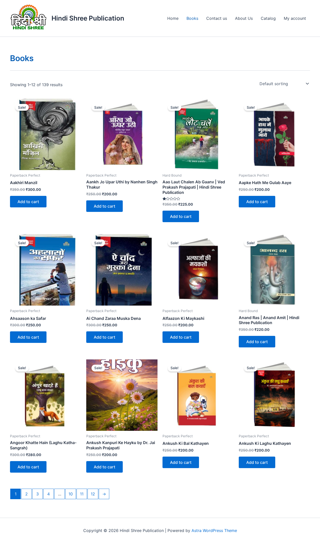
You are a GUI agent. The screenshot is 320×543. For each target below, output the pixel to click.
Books (192, 18)
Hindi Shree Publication (88, 18)
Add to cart (28, 201)
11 (82, 493)
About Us (244, 18)
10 (70, 493)
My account (295, 18)
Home (172, 18)
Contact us (216, 18)
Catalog (268, 18)
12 (93, 493)
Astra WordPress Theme (214, 530)
